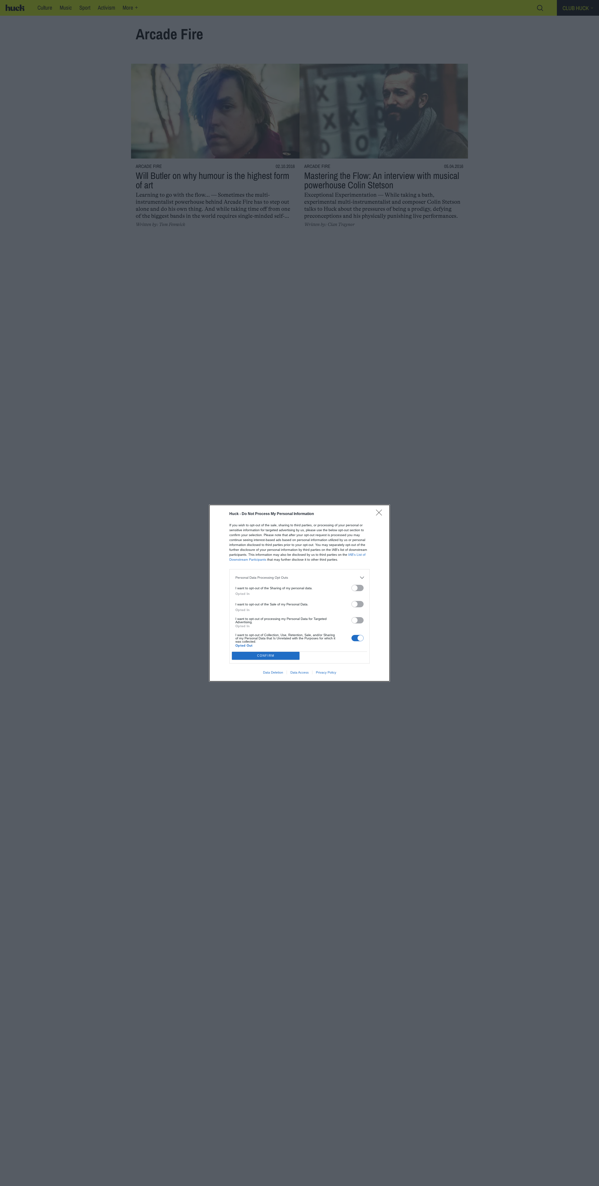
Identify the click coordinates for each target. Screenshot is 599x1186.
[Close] (380, 514)
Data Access (299, 672)
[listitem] (299, 577)
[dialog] (299, 593)
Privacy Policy (326, 672)
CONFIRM (265, 655)
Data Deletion (273, 672)
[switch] (357, 588)
